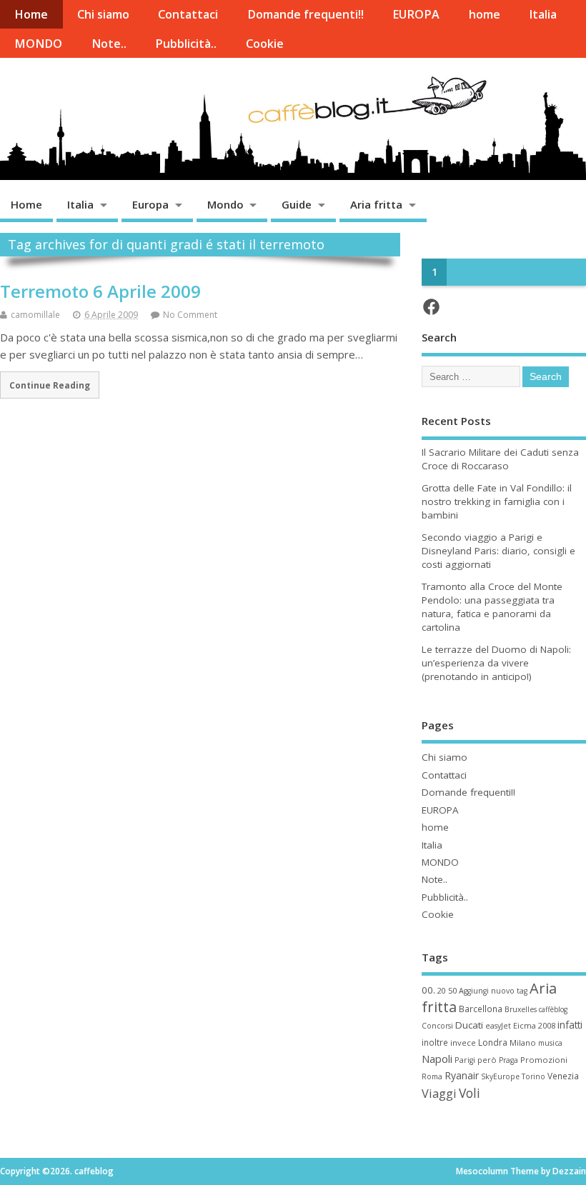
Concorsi (437, 1026)
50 (452, 990)
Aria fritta (376, 204)
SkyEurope (500, 1076)
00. (428, 990)
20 (441, 991)
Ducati (469, 1025)
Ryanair (462, 1075)
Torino (533, 1076)
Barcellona (480, 1008)
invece (463, 1042)
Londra (492, 1042)
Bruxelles (521, 1009)
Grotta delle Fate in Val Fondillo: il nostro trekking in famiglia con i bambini (497, 501)
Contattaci (188, 14)
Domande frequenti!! (305, 14)
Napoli (437, 1058)
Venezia (563, 1075)
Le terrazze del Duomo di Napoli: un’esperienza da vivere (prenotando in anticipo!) (496, 663)
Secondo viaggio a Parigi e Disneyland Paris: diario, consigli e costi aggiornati (498, 551)
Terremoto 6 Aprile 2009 (100, 291)
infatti (569, 1024)
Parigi (465, 1060)
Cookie (265, 43)
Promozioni (543, 1059)
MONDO (38, 43)
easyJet (498, 1026)
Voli (469, 1092)
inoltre (435, 1042)
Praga (508, 1060)
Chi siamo (103, 14)
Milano (523, 1042)
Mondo (225, 204)
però (487, 1059)
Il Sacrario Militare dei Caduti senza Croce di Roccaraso (500, 459)
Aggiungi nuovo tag (493, 991)
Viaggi (439, 1093)
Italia (543, 14)
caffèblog (553, 1009)
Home (31, 14)
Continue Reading (49, 385)
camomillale (35, 315)
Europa (150, 204)
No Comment (190, 315)
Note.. (108, 43)
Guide (297, 204)
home (484, 14)
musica (550, 1043)
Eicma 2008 (534, 1025)
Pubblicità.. (186, 43)
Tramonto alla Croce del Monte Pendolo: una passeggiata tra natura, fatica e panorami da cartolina (492, 607)
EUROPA (416, 14)
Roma (432, 1076)
